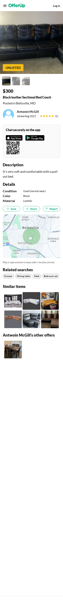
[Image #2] (16, 81)
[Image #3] (26, 81)
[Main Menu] (5, 6)
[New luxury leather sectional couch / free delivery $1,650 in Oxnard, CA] (50, 301)
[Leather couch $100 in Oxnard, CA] (31, 319)
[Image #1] (6, 81)
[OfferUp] (16, 6)
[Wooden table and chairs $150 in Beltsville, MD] (13, 349)
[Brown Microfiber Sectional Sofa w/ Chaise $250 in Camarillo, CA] (50, 319)
